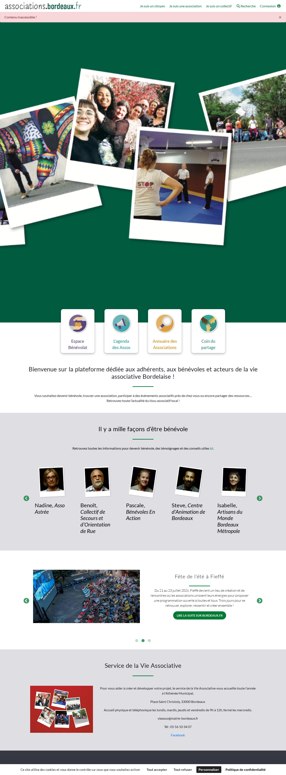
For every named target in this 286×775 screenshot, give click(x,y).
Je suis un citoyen (152, 6)
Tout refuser (183, 769)
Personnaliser (208, 769)
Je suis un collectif (219, 6)
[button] (246, 6)
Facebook (178, 735)
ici (211, 448)
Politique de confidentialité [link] (245, 769)
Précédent (25, 497)
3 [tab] (149, 641)
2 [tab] (143, 641)
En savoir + (199, 615)
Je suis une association (185, 6)
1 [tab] (137, 641)
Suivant (258, 497)
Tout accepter (157, 769)
